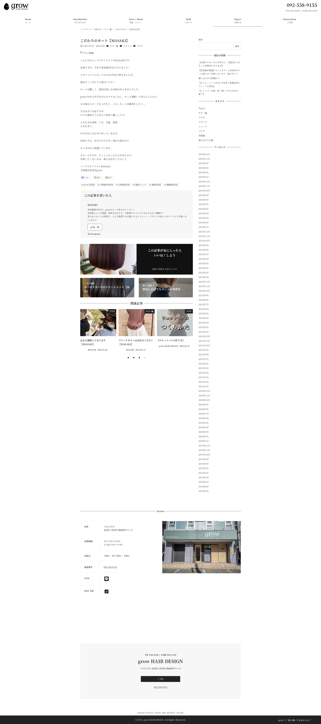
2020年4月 (204, 427)
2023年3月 (204, 268)
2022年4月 (204, 318)
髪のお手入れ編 (206, 140)
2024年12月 (204, 181)
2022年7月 (204, 304)
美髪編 (202, 135)
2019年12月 (204, 445)
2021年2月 (204, 381)
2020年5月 (204, 422)
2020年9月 (204, 404)
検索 (201, 39)
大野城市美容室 (106, 184)
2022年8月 (204, 299)
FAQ (164, 712)
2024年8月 (204, 199)
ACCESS (180, 712)
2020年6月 (204, 418)
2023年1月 (204, 277)
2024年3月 (204, 218)
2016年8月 (204, 486)
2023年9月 (204, 245)
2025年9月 (204, 163)
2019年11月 (204, 450)
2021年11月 (204, 340)
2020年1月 (204, 441)
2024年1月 (204, 227)
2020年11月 (204, 395)
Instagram (95, 233)
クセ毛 (202, 117)
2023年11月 (204, 236)
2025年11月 (204, 158)
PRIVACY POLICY (145, 712)
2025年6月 (204, 172)
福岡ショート (140, 184)
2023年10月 (204, 240)
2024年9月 (204, 195)
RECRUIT (171, 712)
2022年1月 (204, 331)
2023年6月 (204, 259)
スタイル (127, 45)
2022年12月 (204, 281)
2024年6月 (204, 208)
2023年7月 (204, 254)
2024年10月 (204, 190)
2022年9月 (204, 295)
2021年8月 (204, 354)
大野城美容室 (124, 184)
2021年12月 (204, 336)
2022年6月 (204, 309)
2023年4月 (204, 263)
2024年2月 (204, 222)
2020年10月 (204, 400)
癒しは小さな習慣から (209, 78)
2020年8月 (204, 409)
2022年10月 (204, 290)
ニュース (203, 126)
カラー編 (114, 45)
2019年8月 (204, 463)
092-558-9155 (302, 5)
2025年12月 (204, 154)
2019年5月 (204, 468)
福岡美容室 (156, 184)
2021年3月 (204, 377)
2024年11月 (204, 186)
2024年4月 (204, 213)
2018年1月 (204, 481)
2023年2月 (204, 272)
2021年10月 (204, 345)
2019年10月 (204, 454)
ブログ (140, 45)
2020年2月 (204, 436)
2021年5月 (204, 368)
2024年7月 (204, 204)
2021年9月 (204, 350)
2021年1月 (204, 386)
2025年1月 (204, 177)
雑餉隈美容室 (172, 184)
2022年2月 (204, 327)
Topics (202, 108)
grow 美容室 (89, 184)
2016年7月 (204, 491)
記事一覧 (95, 227)
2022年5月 (204, 313)
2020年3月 (204, 431)
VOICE (158, 712)
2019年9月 (204, 459)
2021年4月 (204, 372)
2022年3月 (204, 322)
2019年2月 (204, 477)
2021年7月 (204, 359)
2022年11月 (204, 286)
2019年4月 (204, 472)
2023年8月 (204, 249)
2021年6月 (204, 363)
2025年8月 (204, 168)
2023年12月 (204, 231)
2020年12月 (204, 390)
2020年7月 (204, 413)
